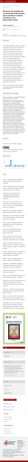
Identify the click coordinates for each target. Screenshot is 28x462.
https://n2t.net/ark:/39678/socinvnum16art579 (14, 35)
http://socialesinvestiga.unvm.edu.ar (12, 451)
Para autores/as (7, 431)
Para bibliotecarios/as (8, 433)
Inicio (4, 5)
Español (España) (8, 417)
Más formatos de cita (10, 375)
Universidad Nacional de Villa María (11, 449)
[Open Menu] (1, 1)
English (5, 421)
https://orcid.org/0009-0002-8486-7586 (12, 29)
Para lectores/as (7, 428)
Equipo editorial (8, 404)
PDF (6, 347)
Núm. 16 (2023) (16, 5)
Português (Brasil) (8, 419)
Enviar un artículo (10, 399)
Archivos (9, 5)
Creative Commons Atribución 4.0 (10, 151)
